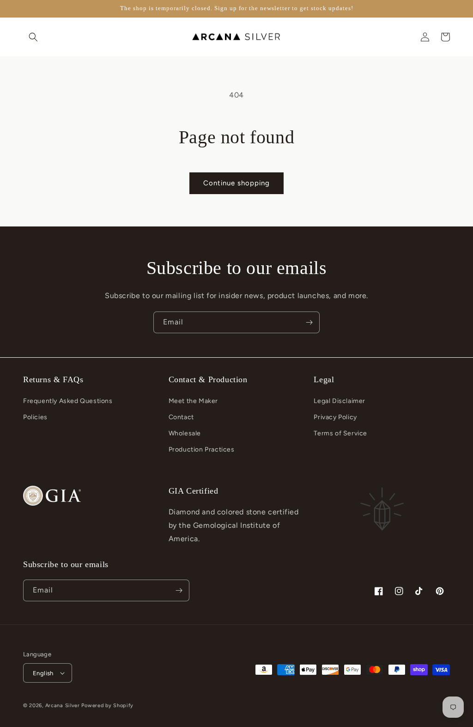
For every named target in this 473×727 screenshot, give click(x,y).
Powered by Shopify (107, 706)
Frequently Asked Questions (68, 401)
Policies (35, 417)
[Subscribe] (309, 322)
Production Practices (202, 449)
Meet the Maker (193, 401)
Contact (181, 417)
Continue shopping (236, 183)
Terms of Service (340, 433)
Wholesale (185, 433)
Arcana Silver (62, 706)
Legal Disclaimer (339, 401)
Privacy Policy (335, 417)
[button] (33, 37)
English (43, 673)
